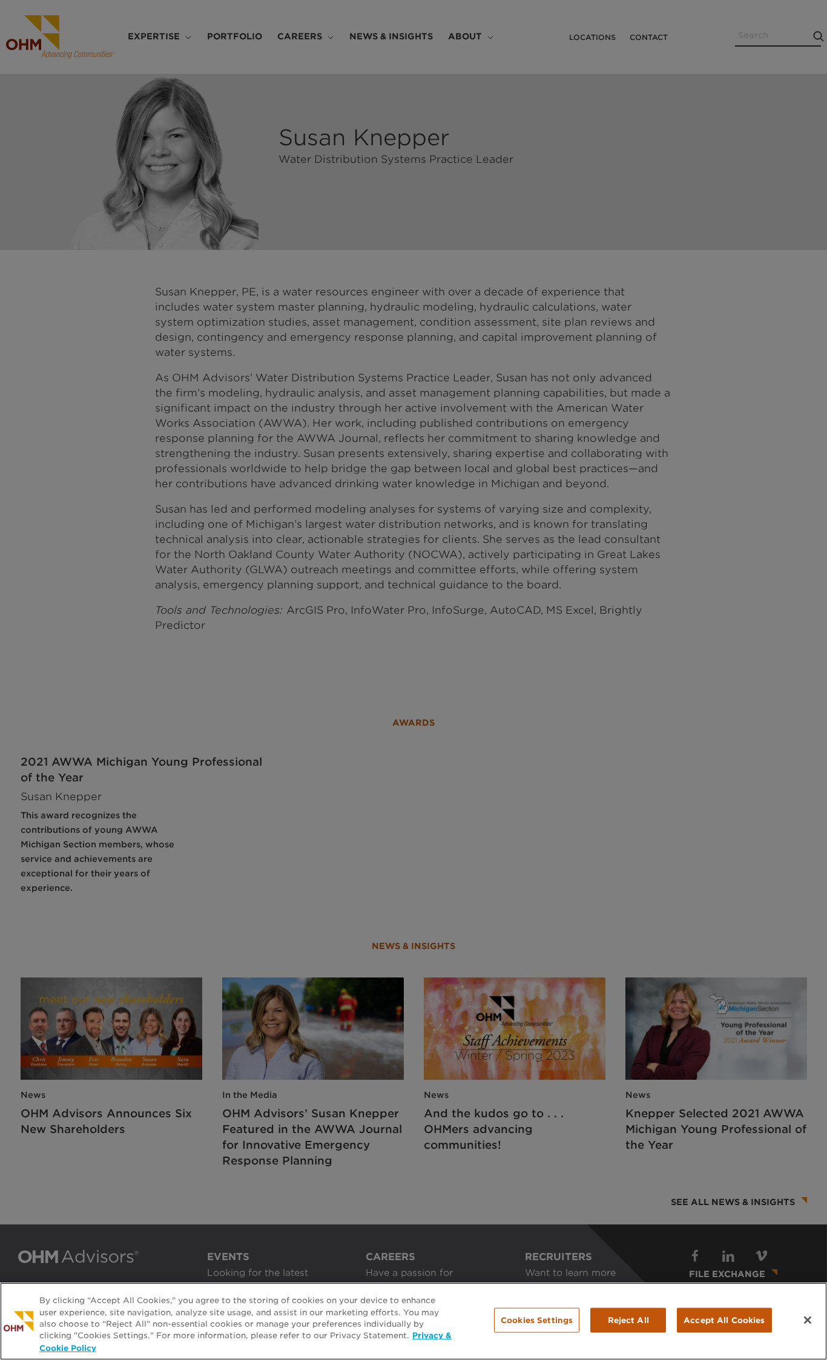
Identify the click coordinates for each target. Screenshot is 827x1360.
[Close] (807, 1320)
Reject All (628, 1320)
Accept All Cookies (724, 1320)
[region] (413, 1321)
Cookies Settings (537, 1320)
